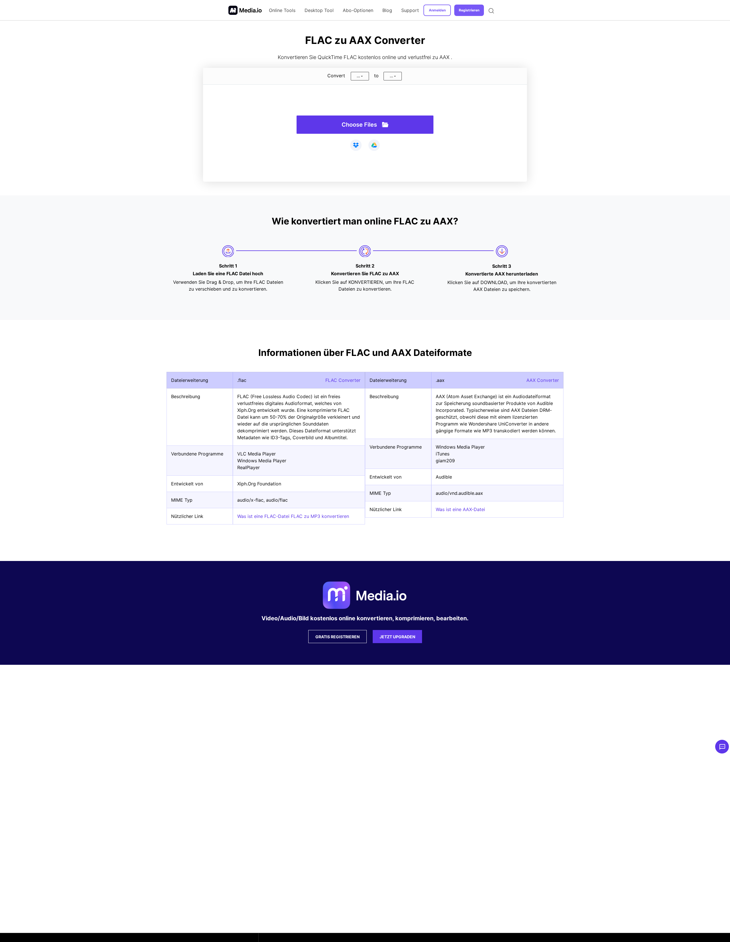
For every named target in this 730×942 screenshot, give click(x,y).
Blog (387, 10)
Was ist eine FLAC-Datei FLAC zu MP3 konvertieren (293, 516)
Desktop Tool (319, 10)
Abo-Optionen (358, 10)
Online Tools (282, 10)
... (358, 76)
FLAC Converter (342, 380)
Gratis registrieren (337, 636)
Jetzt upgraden (397, 636)
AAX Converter (542, 380)
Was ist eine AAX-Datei (460, 509)
